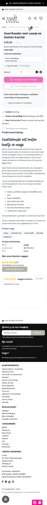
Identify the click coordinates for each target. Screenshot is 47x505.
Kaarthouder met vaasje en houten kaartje (24, 27)
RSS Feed (37, 492)
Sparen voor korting (10, 380)
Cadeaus (5, 435)
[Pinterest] (41, 72)
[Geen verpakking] (23, 58)
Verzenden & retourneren (12, 374)
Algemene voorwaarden (11, 394)
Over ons (5, 391)
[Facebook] (37, 72)
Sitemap (5, 402)
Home (4, 27)
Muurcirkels (6, 433)
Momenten (6, 447)
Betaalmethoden (8, 388)
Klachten (5, 377)
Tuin (3, 441)
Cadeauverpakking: (13, 53)
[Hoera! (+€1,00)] (23, 61)
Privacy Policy (7, 399)
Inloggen (5, 410)
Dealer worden (7, 383)
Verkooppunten (8, 385)
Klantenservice (8, 372)
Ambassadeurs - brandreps (12, 369)
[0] (28, 29)
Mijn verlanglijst (8, 416)
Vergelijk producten (9, 419)
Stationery (6, 430)
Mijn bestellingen (8, 413)
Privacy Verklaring (8, 492)
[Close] (43, 3)
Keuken (5, 438)
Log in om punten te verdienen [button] (20, 103)
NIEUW (4, 427)
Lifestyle (5, 444)
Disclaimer (6, 396)
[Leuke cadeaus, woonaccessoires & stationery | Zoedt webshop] (12, 18)
